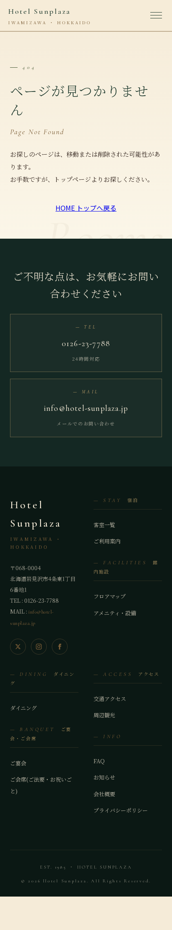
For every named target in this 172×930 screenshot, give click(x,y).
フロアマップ (110, 596)
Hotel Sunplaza (49, 16)
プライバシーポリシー (121, 810)
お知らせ (104, 777)
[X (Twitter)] (18, 647)
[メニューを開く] (157, 15)
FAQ (99, 761)
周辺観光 (104, 715)
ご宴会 (18, 763)
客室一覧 (104, 525)
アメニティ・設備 (115, 613)
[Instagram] (39, 647)
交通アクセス (110, 699)
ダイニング (23, 708)
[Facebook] (60, 647)
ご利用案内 (107, 541)
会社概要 (104, 794)
